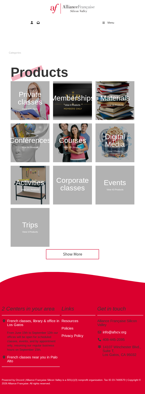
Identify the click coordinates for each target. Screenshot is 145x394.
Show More (72, 254)
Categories (15, 52)
